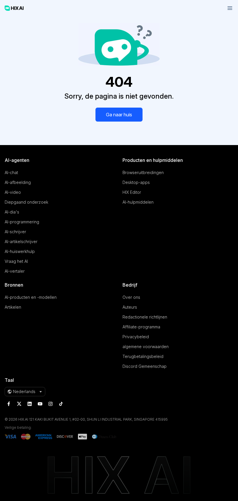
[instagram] (50, 403)
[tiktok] (61, 403)
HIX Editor (131, 192)
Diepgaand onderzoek (26, 202)
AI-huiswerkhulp (20, 251)
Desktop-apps (136, 182)
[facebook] (8, 403)
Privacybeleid (135, 336)
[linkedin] (29, 403)
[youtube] (40, 403)
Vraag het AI (16, 261)
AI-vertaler (15, 271)
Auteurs (129, 307)
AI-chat (11, 172)
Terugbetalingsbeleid (142, 356)
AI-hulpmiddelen (138, 202)
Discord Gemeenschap (144, 366)
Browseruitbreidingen (143, 172)
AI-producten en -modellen (31, 297)
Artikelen (13, 307)
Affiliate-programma (141, 326)
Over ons (131, 297)
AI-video (13, 192)
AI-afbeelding (18, 182)
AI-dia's (12, 211)
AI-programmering (22, 221)
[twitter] (19, 403)
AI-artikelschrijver (21, 241)
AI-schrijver (15, 231)
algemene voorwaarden (145, 346)
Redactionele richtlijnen (144, 316)
